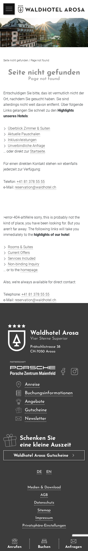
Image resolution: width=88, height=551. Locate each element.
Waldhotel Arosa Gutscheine (42, 456)
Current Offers (19, 252)
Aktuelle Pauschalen (24, 134)
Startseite (37, 151)
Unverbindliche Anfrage (26, 146)
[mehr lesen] (63, 371)
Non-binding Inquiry (23, 264)
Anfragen (73, 547)
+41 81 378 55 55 (31, 181)
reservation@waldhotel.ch (35, 187)
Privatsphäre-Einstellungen (44, 525)
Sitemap (44, 510)
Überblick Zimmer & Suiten (29, 128)
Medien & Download (44, 487)
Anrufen (14, 547)
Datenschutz (44, 503)
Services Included (21, 258)
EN (48, 472)
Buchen (44, 547)
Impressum (44, 518)
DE (39, 472)
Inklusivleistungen (22, 140)
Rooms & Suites (20, 247)
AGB (44, 495)
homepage (29, 270)
